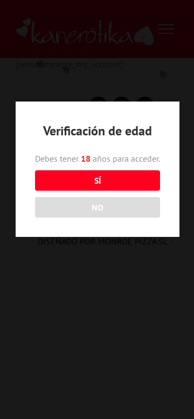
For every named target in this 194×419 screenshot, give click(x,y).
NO (97, 207)
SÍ (97, 180)
